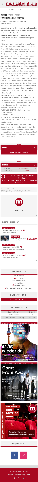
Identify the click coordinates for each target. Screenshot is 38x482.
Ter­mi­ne (19, 144)
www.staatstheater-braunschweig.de (20, 288)
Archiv (4, 188)
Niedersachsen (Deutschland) (11, 190)
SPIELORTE (5, 165)
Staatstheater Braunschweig (11, 191)
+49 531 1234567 (20, 285)
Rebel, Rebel (18, 238)
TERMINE (4, 147)
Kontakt (28, 474)
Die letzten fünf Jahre (12, 254)
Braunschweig (27, 190)
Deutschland (13, 21)
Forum (17, 183)
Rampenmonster (11, 246)
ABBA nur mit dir (11, 229)
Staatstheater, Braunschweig (24, 169)
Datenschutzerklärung (20, 474)
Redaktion (4, 21)
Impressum (10, 474)
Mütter (24, 191)
